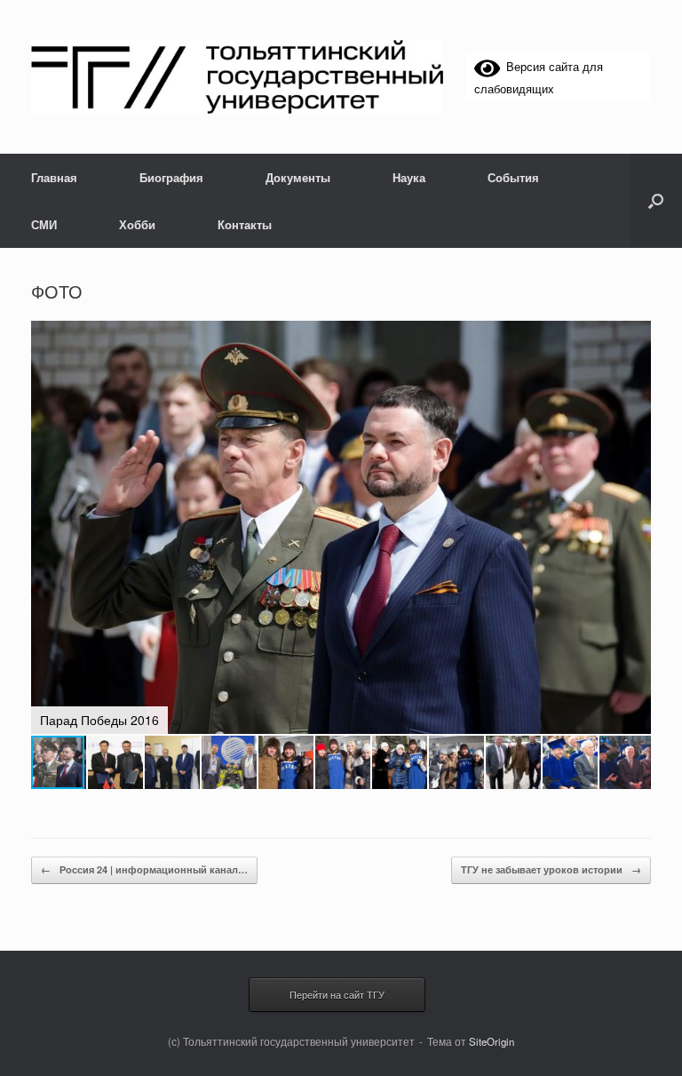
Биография (171, 177)
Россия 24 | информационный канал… (144, 869)
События (513, 177)
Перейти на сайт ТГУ (337, 994)
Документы (298, 177)
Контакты (245, 224)
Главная (54, 177)
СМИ (44, 224)
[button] (656, 201)
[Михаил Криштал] (237, 77)
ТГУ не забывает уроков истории (551, 869)
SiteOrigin (491, 1041)
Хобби (137, 224)
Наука (409, 177)
